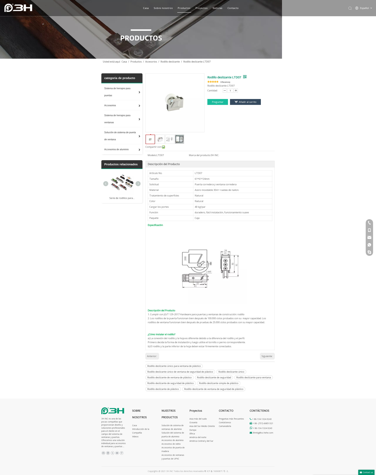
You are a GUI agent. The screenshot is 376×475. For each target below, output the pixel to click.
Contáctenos (225, 422)
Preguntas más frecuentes (231, 418)
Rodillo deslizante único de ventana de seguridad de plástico (180, 371)
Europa (192, 429)
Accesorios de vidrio (171, 443)
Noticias (218, 8)
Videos (135, 436)
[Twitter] (112, 453)
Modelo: (152, 155)
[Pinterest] (121, 453)
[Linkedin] (108, 453)
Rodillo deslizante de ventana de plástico (169, 377)
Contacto (233, 8)
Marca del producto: (200, 155)
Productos (184, 8)
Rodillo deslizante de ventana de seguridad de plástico (213, 389)
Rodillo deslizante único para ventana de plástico (174, 366)
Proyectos (201, 8)
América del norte (197, 437)
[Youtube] (117, 453)
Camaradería (225, 426)
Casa (146, 8)
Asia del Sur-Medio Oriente (202, 426)
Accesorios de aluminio (173, 440)
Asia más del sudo (198, 418)
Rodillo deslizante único (231, 371)
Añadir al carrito (247, 102)
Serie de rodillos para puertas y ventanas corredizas (121, 198)
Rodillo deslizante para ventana (253, 377)
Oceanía (193, 422)
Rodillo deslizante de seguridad (214, 377)
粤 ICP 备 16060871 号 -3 (216, 471)
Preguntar (217, 102)
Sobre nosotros (163, 8)
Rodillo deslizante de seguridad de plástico (170, 383)
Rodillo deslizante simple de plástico (218, 383)
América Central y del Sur (201, 440)
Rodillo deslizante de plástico (163, 389)
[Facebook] (103, 453)
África (192, 433)
